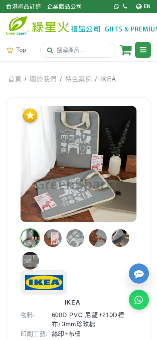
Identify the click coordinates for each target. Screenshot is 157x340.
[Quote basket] (125, 50)
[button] (30, 238)
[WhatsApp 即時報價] (139, 300)
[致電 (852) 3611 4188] (125, 6)
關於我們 (43, 79)
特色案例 (78, 79)
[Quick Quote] (139, 273)
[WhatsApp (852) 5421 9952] (117, 6)
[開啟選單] (143, 50)
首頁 (14, 79)
